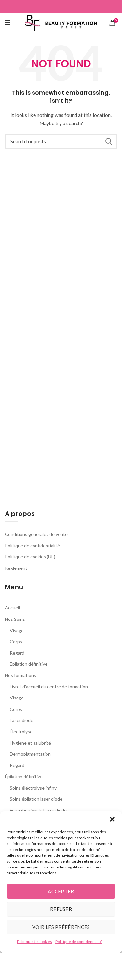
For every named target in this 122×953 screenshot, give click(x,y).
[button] (112, 819)
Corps (16, 641)
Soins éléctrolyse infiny (33, 787)
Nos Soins (15, 619)
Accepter (61, 891)
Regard (17, 653)
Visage (17, 630)
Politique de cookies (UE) (30, 556)
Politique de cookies (34, 941)
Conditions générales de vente (36, 534)
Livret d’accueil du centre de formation (49, 686)
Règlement (16, 568)
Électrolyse (21, 731)
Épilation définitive (28, 664)
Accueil (12, 607)
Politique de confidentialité (78, 941)
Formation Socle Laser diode (38, 810)
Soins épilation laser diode (36, 799)
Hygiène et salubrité (30, 743)
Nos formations (20, 675)
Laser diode (21, 720)
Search (108, 141)
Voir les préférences (61, 927)
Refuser (61, 909)
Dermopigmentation (30, 754)
